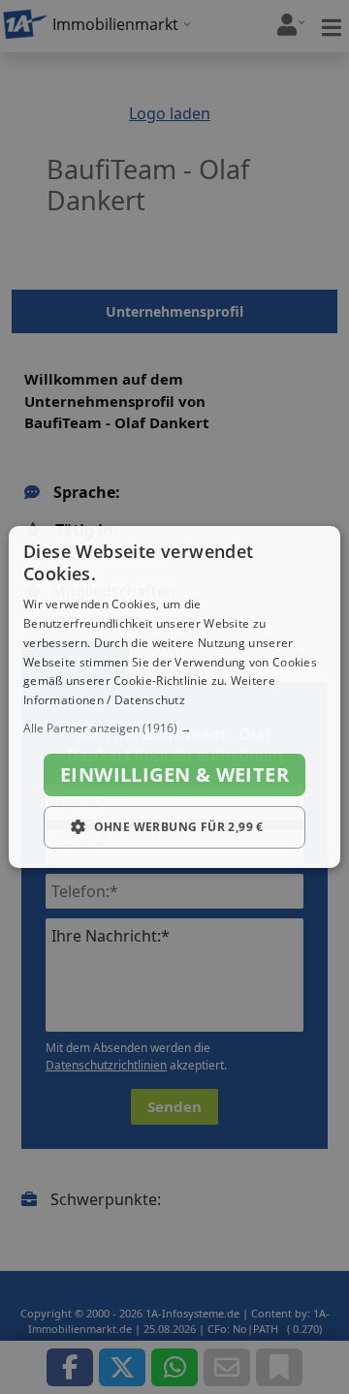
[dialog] (174, 697)
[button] (174, 728)
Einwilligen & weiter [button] (174, 774)
